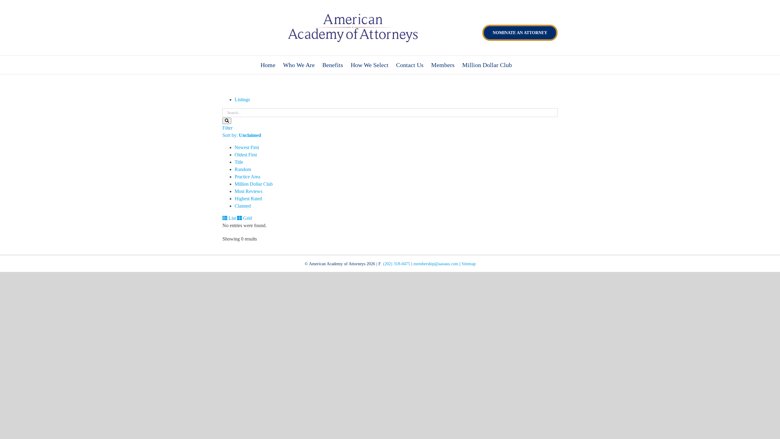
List (231, 218)
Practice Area (247, 176)
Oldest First (246, 154)
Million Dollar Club (254, 184)
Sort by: (241, 135)
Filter (227, 127)
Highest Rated (248, 198)
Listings (242, 99)
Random (243, 169)
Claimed (243, 206)
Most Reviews (248, 191)
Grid (247, 218)
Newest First (247, 147)
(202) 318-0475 (396, 264)
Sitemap (469, 264)
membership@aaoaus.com (435, 264)
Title (239, 162)
